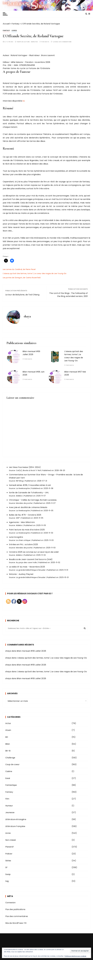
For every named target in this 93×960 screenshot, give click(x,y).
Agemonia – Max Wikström (22, 522)
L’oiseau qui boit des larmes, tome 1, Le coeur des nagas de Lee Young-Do (34, 273)
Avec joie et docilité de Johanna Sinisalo (28, 507)
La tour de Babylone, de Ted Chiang (22, 294)
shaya (46, 41)
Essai (7, 778)
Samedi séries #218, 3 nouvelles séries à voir (30, 485)
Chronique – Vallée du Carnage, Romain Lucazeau (33, 500)
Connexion (10, 902)
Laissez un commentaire (62, 41)
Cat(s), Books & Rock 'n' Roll (28, 470)
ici (24, 100)
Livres (14, 30)
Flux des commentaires (16, 916)
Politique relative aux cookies (75, 956)
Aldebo (19, 496)
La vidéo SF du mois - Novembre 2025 (27, 566)
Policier (8, 853)
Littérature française (15, 826)
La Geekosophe (23, 488)
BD (6, 737)
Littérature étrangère (15, 819)
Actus (8, 723)
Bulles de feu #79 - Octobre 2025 (25, 514)
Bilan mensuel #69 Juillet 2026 (31, 651)
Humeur (9, 805)
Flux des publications (15, 909)
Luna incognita (16, 537)
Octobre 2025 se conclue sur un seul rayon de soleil (34, 552)
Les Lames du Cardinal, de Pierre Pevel (19, 269)
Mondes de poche (24, 503)
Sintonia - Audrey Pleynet (21, 574)
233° (18, 518)
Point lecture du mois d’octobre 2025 (27, 529)
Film (7, 798)
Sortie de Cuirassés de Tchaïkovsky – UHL (29, 492)
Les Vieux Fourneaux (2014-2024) (25, 467)
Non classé (10, 840)
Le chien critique (23, 540)
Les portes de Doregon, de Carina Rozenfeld (21, 277)
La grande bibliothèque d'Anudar (30, 570)
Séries (8, 860)
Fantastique (11, 785)
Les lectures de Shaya (46, 5)
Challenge (10, 757)
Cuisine (8, 771)
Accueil (6, 23)
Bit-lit (8, 750)
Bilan (7, 744)
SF (6, 867)
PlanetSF (9, 846)
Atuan (8, 730)
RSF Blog (19, 481)
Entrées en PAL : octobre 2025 (23, 544)
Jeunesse (9, 812)
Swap (8, 874)
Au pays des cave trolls (26, 562)
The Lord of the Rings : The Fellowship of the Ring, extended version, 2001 (68, 295)
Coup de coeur (12, 764)
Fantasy (15, 23)
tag (7, 881)
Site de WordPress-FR (15, 923)
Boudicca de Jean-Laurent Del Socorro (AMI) (30, 559)
